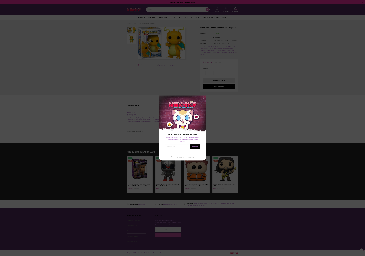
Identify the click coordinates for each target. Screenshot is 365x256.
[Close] (203, 98)
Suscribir (195, 146)
